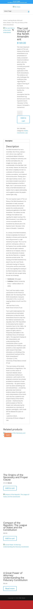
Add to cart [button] (10, 488)
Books (9, 22)
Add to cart (23, 119)
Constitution (21, 133)
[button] (13, 30)
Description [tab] (8, 141)
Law (13, 22)
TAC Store (22, 598)
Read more (10, 588)
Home (5, 20)
